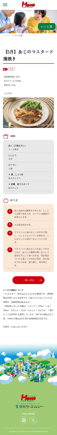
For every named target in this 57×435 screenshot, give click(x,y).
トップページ (8, 35)
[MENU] (3, 4)
